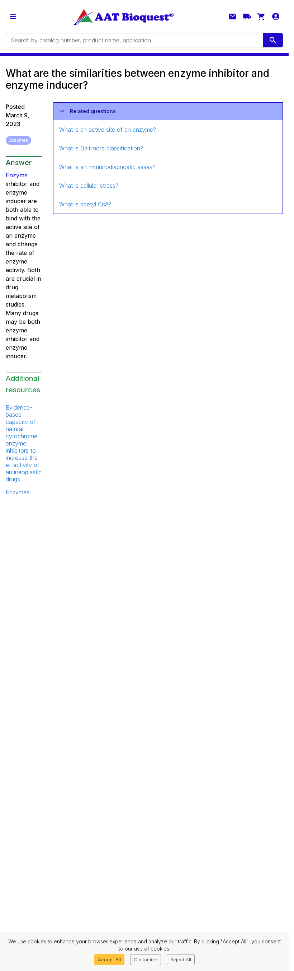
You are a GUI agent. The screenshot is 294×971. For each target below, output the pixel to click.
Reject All (180, 959)
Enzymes (17, 492)
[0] (261, 16)
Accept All (109, 959)
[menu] (13, 16)
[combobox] (134, 40)
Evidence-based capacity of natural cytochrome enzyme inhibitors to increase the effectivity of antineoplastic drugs (24, 443)
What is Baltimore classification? (101, 148)
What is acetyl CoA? (85, 204)
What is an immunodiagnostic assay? (107, 167)
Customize (145, 959)
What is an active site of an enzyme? (107, 129)
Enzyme (17, 175)
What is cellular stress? (88, 185)
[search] (273, 40)
